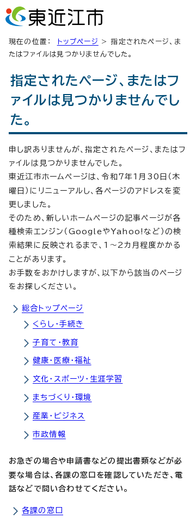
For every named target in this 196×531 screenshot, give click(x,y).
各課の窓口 (42, 510)
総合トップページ (53, 308)
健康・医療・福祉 (62, 360)
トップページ (78, 41)
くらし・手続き (58, 324)
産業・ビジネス (59, 416)
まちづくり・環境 (62, 397)
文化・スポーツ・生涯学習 (77, 379)
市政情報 (49, 434)
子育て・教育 (55, 342)
